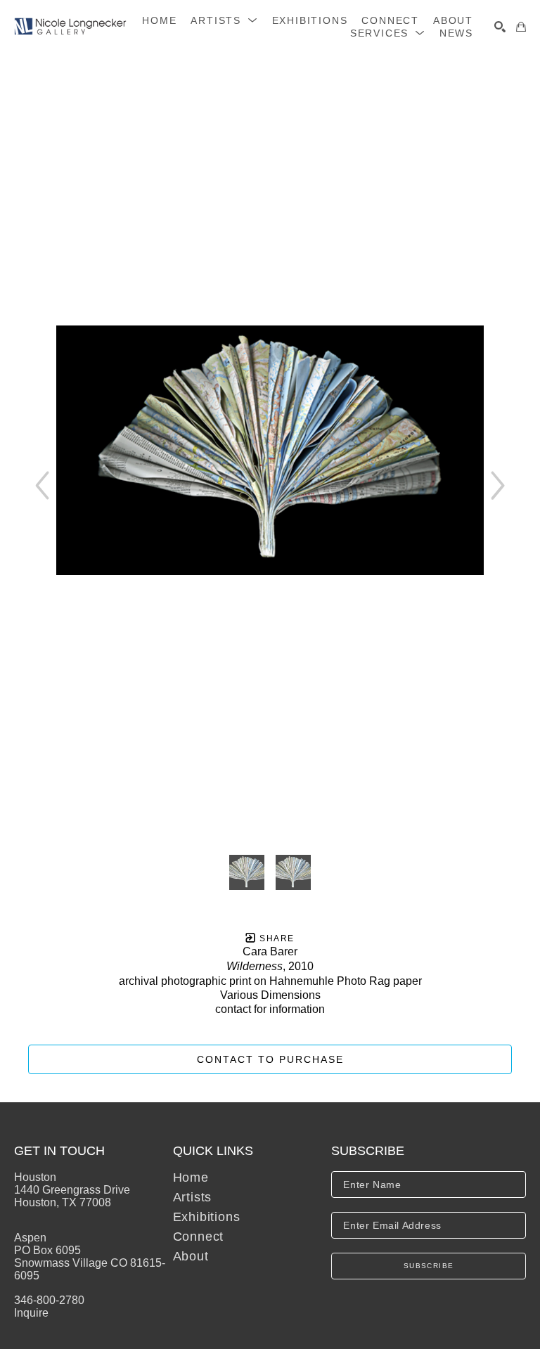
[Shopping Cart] (521, 26)
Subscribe (429, 1266)
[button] (224, 20)
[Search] (500, 26)
